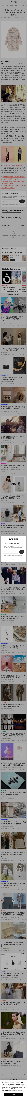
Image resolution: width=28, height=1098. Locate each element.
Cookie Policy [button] (11, 1088)
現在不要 (13, 559)
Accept (13, 1094)
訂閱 (22, 552)
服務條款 (16, 555)
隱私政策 (20, 555)
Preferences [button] (20, 1090)
